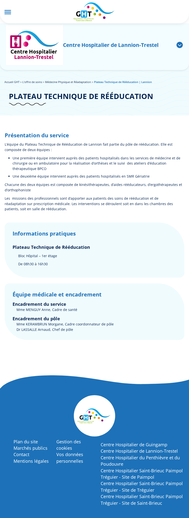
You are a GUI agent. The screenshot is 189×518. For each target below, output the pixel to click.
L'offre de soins (32, 82)
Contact (21, 454)
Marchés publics (30, 448)
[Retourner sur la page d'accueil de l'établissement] (34, 45)
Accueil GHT (11, 82)
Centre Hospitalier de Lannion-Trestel (139, 451)
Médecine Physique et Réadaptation (68, 82)
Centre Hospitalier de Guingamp (134, 445)
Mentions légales (31, 461)
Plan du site (26, 442)
